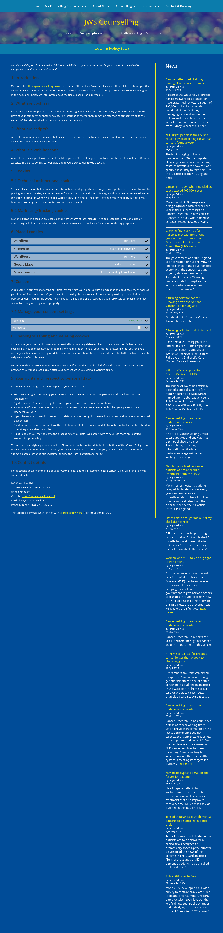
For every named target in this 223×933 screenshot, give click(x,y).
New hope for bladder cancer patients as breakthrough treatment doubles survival (185, 470)
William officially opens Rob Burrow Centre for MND (184, 372)
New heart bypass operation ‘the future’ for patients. (187, 775)
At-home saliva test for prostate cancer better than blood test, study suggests (186, 657)
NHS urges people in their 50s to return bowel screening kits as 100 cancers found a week (188, 139)
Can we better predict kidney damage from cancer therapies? (186, 81)
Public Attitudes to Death (182, 876)
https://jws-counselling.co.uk (43, 86)
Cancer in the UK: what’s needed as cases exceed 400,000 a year (189, 188)
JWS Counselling (111, 22)
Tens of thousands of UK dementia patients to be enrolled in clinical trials (188, 820)
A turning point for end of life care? (188, 330)
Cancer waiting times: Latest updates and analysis (184, 420)
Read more (185, 764)
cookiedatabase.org (71, 512)
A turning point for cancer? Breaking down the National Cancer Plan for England (184, 302)
